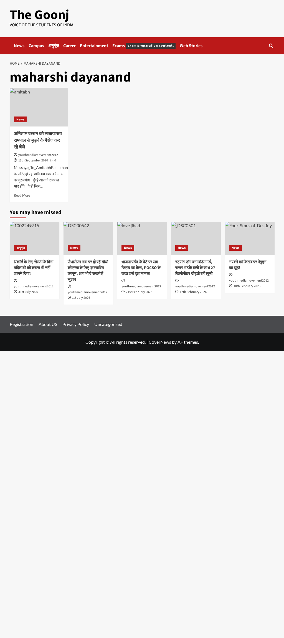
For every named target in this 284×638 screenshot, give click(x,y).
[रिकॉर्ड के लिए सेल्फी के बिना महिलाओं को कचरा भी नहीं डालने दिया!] (34, 238)
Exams (143, 46)
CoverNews (160, 342)
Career (69, 46)
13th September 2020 (33, 160)
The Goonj (39, 15)
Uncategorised (108, 324)
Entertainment (94, 46)
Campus (36, 46)
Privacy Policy (75, 324)
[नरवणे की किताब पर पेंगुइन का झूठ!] (250, 238)
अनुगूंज (53, 46)
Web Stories (191, 46)
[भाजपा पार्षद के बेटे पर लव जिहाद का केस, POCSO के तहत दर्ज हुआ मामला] (142, 238)
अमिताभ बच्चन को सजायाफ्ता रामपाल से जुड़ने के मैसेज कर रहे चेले (38, 140)
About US (48, 324)
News (19, 46)
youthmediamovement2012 (38, 155)
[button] (271, 45)
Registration (21, 324)
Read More (22, 195)
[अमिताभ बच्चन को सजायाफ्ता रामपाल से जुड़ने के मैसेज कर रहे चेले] (39, 107)
